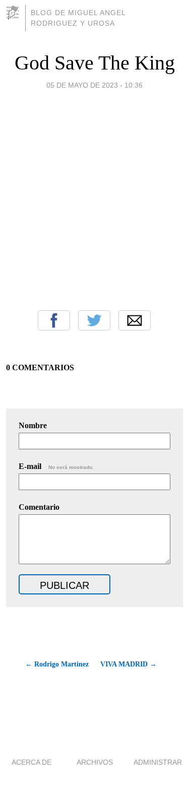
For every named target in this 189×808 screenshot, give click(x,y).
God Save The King (95, 62)
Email (134, 320)
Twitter (94, 320)
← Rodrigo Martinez (57, 664)
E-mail (56, 466)
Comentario (39, 507)
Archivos (95, 762)
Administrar (158, 762)
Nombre (33, 425)
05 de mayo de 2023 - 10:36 (94, 85)
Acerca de (31, 762)
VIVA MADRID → (128, 664)
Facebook (54, 320)
